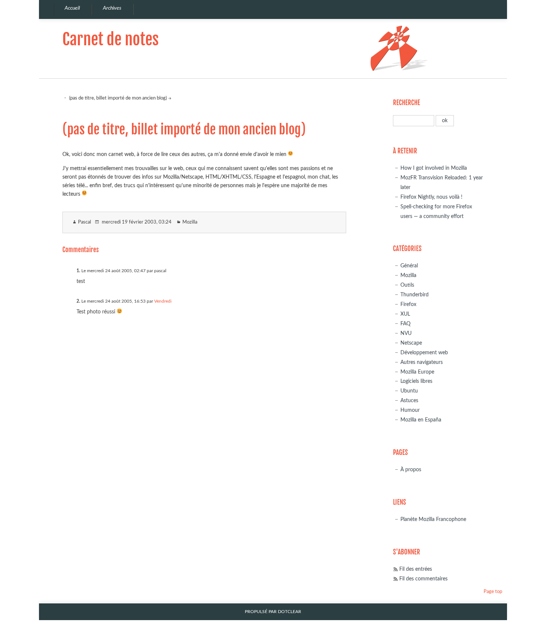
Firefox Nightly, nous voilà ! (431, 197)
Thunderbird (414, 294)
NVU (406, 333)
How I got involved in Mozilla (433, 168)
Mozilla (189, 222)
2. (78, 301)
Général (409, 265)
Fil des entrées (415, 569)
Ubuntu (409, 391)
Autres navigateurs (421, 362)
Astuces (409, 400)
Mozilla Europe (417, 372)
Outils (407, 285)
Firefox (408, 304)
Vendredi (163, 301)
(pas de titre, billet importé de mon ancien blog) (118, 98)
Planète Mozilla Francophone (433, 519)
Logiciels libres (416, 381)
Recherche (406, 103)
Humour (410, 410)
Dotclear (289, 612)
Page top (493, 591)
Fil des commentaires (423, 578)
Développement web (424, 352)
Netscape (411, 343)
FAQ (405, 323)
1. (78, 270)
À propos (410, 469)
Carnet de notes (110, 39)
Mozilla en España (420, 420)
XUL (405, 314)
